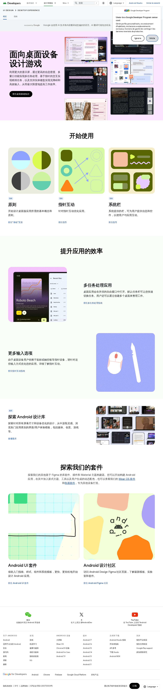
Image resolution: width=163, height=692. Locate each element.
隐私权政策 (34, 656)
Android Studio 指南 (118, 640)
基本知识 (30, 3)
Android (6, 640)
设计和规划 (48, 3)
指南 (16, 16)
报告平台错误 (141, 640)
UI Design (8, 10)
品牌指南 (24, 686)
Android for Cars (63, 652)
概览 (5, 16)
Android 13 (87, 656)
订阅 (134, 686)
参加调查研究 (141, 652)
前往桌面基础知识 (20, 94)
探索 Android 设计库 (26, 416)
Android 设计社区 (100, 565)
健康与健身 (34, 648)
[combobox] (86, 3)
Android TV (60, 656)
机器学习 (33, 644)
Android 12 (87, 660)
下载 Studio (114, 652)
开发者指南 (114, 644)
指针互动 (66, 204)
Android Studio (135, 3)
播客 (5, 664)
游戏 (31, 640)
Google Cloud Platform (76, 675)
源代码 (5, 652)
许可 (16, 686)
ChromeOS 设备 (63, 648)
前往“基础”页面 (15, 222)
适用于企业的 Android (12, 644)
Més (65, 3)
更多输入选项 (20, 353)
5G (31, 660)
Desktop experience (29, 10)
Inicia (152, 38)
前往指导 (62, 222)
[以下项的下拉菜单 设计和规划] (56, 3)
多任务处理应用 (98, 285)
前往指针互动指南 (16, 371)
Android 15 (87, 648)
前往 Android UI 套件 (18, 583)
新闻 (5, 656)
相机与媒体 (34, 652)
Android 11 (87, 664)
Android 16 (87, 644)
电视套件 (70, 483)
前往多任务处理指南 (93, 303)
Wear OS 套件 (127, 479)
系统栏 (115, 204)
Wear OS (60, 644)
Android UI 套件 (22, 565)
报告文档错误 (141, 644)
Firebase (58, 675)
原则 (12, 204)
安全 (5, 648)
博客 (5, 660)
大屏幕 (59, 640)
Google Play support (144, 648)
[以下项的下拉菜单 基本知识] (37, 3)
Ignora (137, 38)
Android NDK (115, 656)
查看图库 (12, 438)
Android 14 (87, 652)
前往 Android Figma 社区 (96, 583)
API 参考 (113, 648)
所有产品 (94, 675)
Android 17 (87, 640)
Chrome (46, 675)
